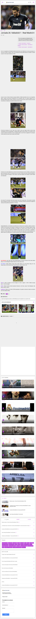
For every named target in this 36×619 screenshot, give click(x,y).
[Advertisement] (8, 43)
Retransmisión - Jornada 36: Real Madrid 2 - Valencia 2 (25, 311)
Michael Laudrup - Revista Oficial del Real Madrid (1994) (18, 501)
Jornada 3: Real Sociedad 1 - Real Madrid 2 (25, 47)
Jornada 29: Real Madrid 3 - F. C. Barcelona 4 (12, 492)
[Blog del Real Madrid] (10, 2)
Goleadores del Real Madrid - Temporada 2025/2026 (14, 456)
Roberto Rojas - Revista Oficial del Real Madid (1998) (14, 386)
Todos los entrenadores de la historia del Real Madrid (14, 433)
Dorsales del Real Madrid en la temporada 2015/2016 (14, 468)
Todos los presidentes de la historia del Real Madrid (13, 421)
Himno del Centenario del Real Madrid (11, 410)
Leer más (3, 400)
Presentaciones (26, 544)
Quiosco (31, 544)
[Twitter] (30, 2)
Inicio (1, 30)
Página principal (4, 596)
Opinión (19, 544)
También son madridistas (8, 547)
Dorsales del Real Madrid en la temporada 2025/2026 (14, 445)
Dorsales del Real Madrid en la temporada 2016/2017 (14, 480)
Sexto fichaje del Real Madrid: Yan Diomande (16, 514)
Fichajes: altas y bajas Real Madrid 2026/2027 (12, 398)
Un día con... (24, 547)
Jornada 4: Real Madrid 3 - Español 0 (24, 43)
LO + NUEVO (4, 498)
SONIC (3, 547)
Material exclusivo (11, 544)
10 (3, 490)
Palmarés (22, 544)
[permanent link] (3, 35)
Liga (4, 30)
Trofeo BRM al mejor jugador (17, 547)
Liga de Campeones (5, 544)
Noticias (16, 544)
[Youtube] (28, 2)
